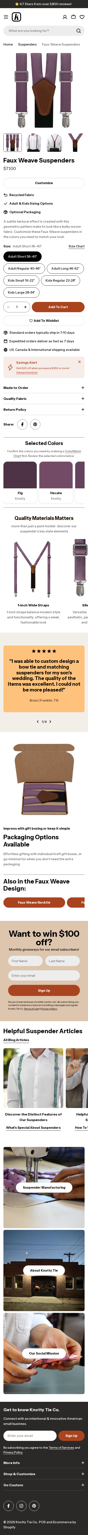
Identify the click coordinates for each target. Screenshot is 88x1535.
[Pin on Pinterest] (35, 424)
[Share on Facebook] (22, 424)
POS (42, 1522)
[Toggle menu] (6, 16)
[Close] (79, 362)
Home (8, 44)
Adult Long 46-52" (65, 268)
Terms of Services (61, 1447)
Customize (44, 183)
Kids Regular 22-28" (60, 280)
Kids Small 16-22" (21, 280)
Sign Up (44, 990)
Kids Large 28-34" (21, 292)
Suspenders (27, 44)
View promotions (27, 372)
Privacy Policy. (13, 1452)
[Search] (78, 30)
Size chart (77, 246)
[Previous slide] (37, 721)
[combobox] (44, 31)
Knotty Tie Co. (26, 1522)
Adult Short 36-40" (22, 256)
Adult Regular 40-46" (24, 268)
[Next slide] (50, 721)
